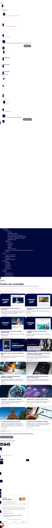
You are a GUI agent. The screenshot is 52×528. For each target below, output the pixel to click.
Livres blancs (8, 268)
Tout (16, 292)
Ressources (5, 261)
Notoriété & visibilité (12, 233)
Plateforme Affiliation (10, 256)
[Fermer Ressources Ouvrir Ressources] (4, 76)
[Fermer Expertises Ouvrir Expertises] (4, 12)
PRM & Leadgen (27, 289)
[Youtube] (5, 444)
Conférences (8, 265)
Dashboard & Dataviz (10, 259)
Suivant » (8, 431)
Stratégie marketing (37, 289)
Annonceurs (10, 244)
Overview (10, 232)
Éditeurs (10, 245)
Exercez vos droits (9, 276)
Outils (4, 253)
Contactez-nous (9, 273)
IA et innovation (16, 289)
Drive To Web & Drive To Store (15, 235)
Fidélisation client (12, 239)
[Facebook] (8, 444)
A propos (5, 270)
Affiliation (7, 241)
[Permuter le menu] (1, 8)
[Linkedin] (1, 444)
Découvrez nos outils (10, 254)
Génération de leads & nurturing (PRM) (17, 236)
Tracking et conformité (6, 292)
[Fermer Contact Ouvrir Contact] (8, 100)
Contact (4, 271)
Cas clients (7, 264)
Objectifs (7, 230)
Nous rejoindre (8, 274)
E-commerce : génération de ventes (16, 238)
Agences (10, 247)
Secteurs (7, 251)
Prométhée (7, 258)
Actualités (7, 262)
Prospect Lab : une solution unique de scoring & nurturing (19, 250)
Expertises (5, 229)
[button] (26, 176)
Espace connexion (12, 248)
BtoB (9, 289)
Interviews (7, 267)
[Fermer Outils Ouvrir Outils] (7, 50)
